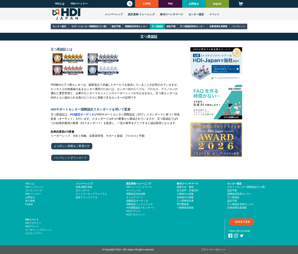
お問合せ (194, 3)
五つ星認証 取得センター (240, 204)
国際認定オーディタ (137, 200)
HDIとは (59, 3)
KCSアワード (133, 211)
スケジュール (133, 190)
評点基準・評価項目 (187, 190)
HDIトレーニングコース (139, 187)
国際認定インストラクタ (139, 204)
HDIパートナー (79, 3)
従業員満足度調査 (218, 26)
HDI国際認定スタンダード (140, 207)
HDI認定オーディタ (82, 114)
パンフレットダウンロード (70, 157)
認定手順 (116, 26)
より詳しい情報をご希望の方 (72, 146)
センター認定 (196, 14)
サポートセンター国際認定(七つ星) (89, 26)
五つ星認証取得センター (192, 26)
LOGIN (147, 3)
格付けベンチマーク (171, 14)
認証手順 (171, 26)
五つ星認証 (157, 26)
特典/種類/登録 (84, 187)
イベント (214, 14)
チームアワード (134, 197)
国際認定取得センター (136, 26)
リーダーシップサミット (38, 229)
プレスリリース (33, 190)
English (217, 3)
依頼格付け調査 (185, 197)
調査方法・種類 (185, 187)
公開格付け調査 (185, 193)
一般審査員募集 (241, 221)
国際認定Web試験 (135, 193)
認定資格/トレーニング (141, 14)
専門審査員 (183, 204)
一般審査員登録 (185, 207)
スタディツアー (33, 233)
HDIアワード (32, 226)
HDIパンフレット (34, 187)
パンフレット (238, 26)
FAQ (170, 3)
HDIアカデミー (33, 223)
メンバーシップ (114, 14)
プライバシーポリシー (213, 249)
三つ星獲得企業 (185, 200)
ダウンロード (83, 190)
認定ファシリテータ (86, 197)
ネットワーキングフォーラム (91, 193)
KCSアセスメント (135, 214)
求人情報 (30, 200)
